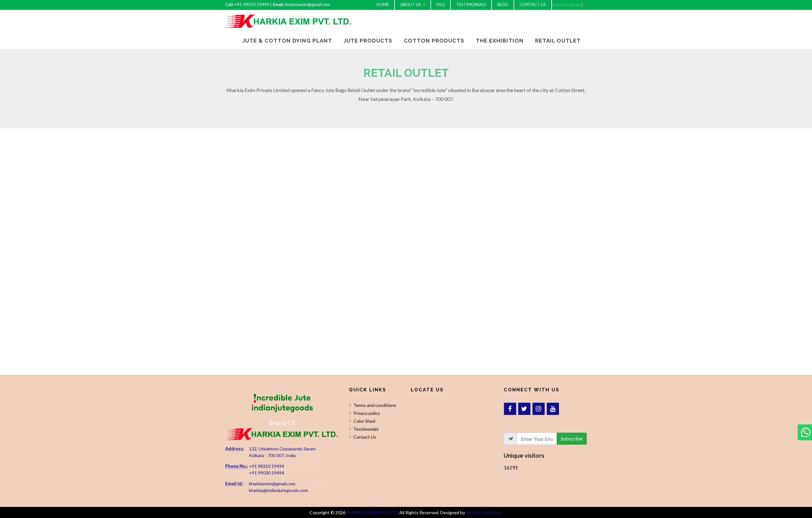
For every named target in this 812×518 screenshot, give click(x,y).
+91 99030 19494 (266, 472)
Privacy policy (366, 413)
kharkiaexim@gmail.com (272, 483)
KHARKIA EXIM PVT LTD (372, 512)
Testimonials (471, 4)
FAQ (440, 4)
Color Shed (364, 421)
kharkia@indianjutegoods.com (278, 490)
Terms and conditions (374, 405)
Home (383, 4)
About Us (410, 4)
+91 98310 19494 (266, 466)
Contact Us (533, 4)
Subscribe (572, 438)
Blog (502, 4)
